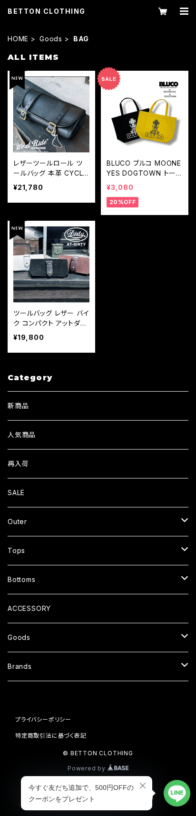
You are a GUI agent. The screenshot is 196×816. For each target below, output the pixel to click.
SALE (16, 492)
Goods (50, 39)
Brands (20, 666)
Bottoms (22, 579)
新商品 (18, 406)
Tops (16, 550)
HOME (18, 39)
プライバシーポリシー (43, 719)
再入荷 (18, 464)
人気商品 (22, 435)
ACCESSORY (29, 608)
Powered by (88, 768)
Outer (17, 521)
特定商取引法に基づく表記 (51, 735)
